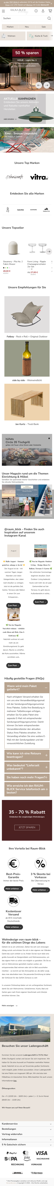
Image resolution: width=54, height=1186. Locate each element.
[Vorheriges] (39, 85)
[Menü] (3, 12)
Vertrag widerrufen (12, 1134)
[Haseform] (46, 209)
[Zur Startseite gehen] (20, 12)
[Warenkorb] (50, 11)
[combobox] (24, 18)
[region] (27, 69)
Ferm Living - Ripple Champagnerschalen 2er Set (36, 264)
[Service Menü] (36, 11)
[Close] (51, 3)
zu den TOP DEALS (11, 2)
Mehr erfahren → (13, 888)
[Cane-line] (20, 209)
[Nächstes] (46, 85)
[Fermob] (20, 178)
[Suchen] (49, 18)
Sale (44, 26)
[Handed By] (7, 209)
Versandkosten (11, 1183)
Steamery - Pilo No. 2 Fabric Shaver (13, 263)
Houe (7, 5)
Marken (10, 26)
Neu (27, 26)
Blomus (29, 5)
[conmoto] (33, 209)
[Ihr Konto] (43, 11)
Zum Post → (13, 605)
